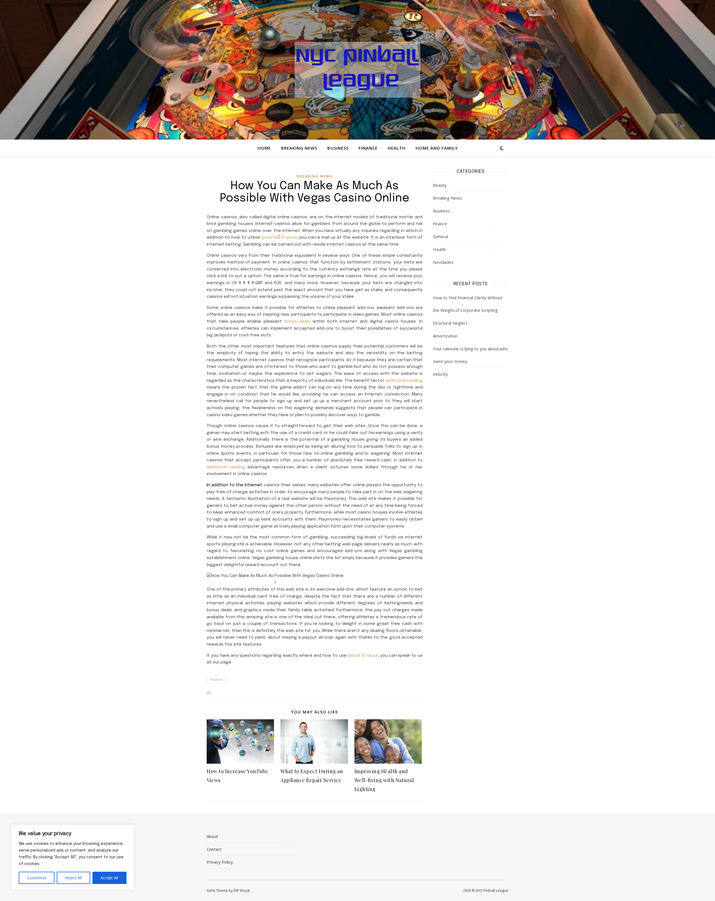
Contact (214, 849)
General (440, 236)
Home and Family (437, 148)
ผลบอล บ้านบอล (363, 655)
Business (338, 148)
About (212, 836)
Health (397, 148)
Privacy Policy (220, 862)
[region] (72, 857)
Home (264, 148)
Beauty (440, 185)
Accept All (109, 877)
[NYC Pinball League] (357, 70)
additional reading (404, 380)
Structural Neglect (450, 323)
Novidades (443, 262)
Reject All (73, 877)
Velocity (440, 374)
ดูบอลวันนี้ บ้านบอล (279, 237)
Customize (36, 877)
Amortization (445, 336)
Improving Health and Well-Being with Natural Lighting (384, 780)
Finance (368, 148)
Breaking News (299, 148)
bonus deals (297, 321)
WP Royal (242, 890)
